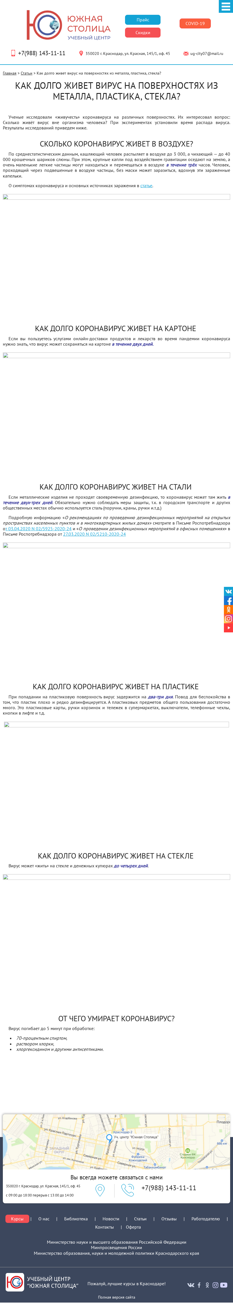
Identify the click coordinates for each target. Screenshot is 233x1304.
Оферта (133, 1227)
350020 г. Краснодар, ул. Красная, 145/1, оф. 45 (128, 53)
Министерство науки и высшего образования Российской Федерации (116, 1242)
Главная (9, 73)
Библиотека (76, 1219)
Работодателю (206, 1219)
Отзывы (169, 1219)
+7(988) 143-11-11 (41, 53)
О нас (43, 1219)
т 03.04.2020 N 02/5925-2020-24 (38, 528)
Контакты (104, 1227)
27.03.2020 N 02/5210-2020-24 (94, 534)
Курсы (17, 1219)
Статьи (26, 73)
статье (146, 185)
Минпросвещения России (116, 1247)
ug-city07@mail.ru (206, 53)
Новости (111, 1219)
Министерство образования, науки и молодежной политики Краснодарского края (116, 1253)
